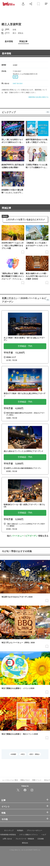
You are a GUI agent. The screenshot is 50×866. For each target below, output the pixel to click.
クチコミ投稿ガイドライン (28, 834)
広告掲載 (41, 838)
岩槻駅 (14, 754)
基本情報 (6, 53)
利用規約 (20, 830)
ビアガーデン (31, 535)
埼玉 (23, 754)
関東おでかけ (25, 780)
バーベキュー (18, 535)
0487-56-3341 (18, 83)
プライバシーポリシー (34, 830)
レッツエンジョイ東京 (10, 780)
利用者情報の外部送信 (8, 834)
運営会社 (25, 843)
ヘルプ (43, 834)
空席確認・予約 (25, 346)
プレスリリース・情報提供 (25, 838)
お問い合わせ (7, 838)
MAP (15, 77)
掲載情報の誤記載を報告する (38, 97)
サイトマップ (8, 830)
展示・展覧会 (34, 754)
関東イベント (37, 780)
